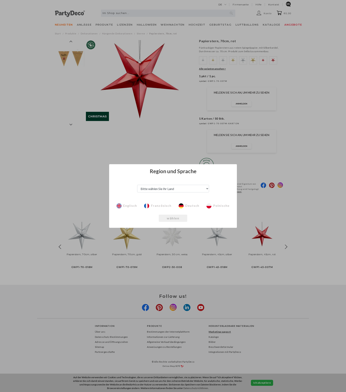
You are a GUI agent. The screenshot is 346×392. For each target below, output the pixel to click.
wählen (173, 218)
